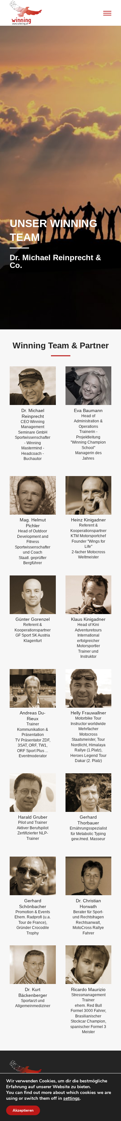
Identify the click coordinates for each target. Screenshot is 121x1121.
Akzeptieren (23, 1110)
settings (71, 1098)
